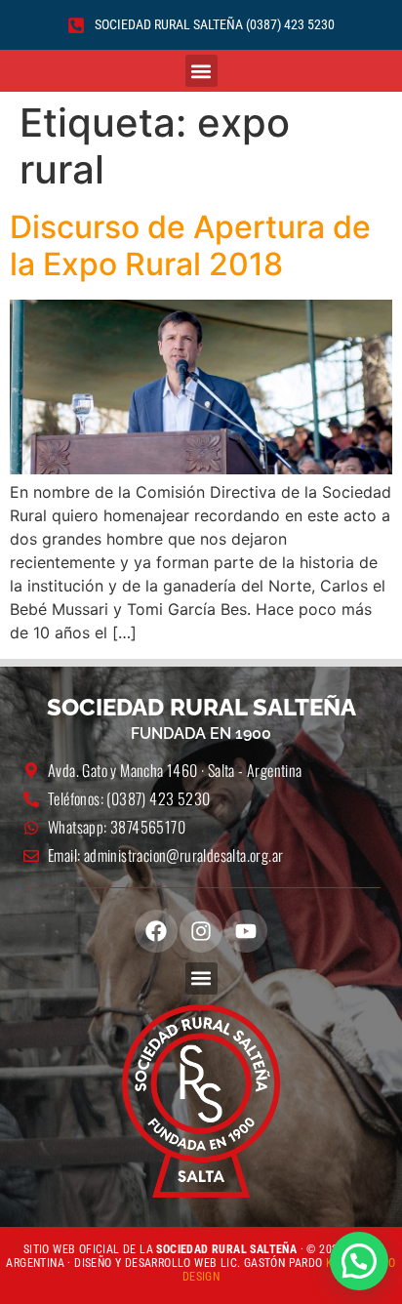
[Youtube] (245, 931)
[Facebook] (156, 931)
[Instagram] (201, 931)
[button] (201, 71)
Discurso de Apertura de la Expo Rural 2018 (190, 245)
